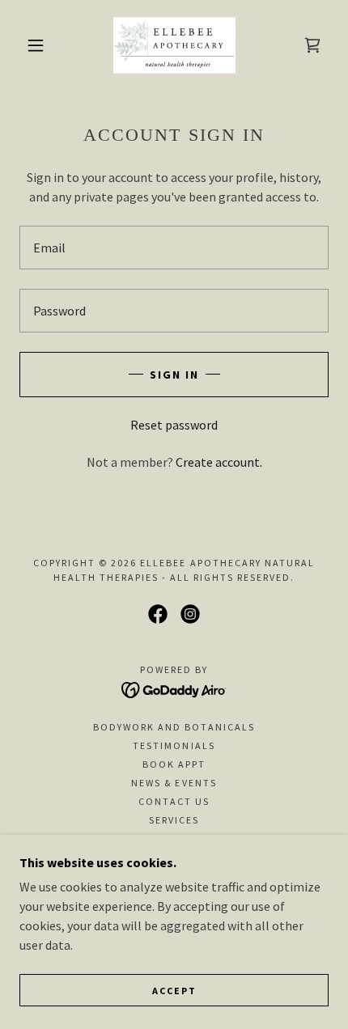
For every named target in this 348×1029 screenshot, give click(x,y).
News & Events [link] (173, 783)
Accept (174, 991)
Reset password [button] (174, 425)
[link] (174, 45)
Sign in (174, 374)
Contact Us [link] (174, 801)
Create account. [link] (219, 462)
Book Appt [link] (174, 764)
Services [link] (174, 820)
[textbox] (174, 247)
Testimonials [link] (173, 745)
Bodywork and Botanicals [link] (174, 727)
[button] (35, 45)
